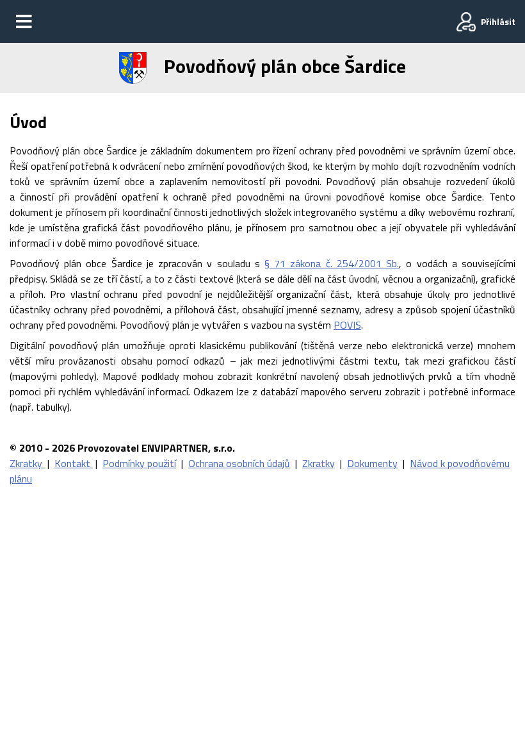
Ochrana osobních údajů (239, 463)
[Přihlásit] (466, 21)
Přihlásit (498, 21)
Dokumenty (372, 463)
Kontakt (73, 463)
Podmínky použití (139, 463)
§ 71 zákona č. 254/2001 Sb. (331, 263)
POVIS (347, 325)
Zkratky (27, 463)
